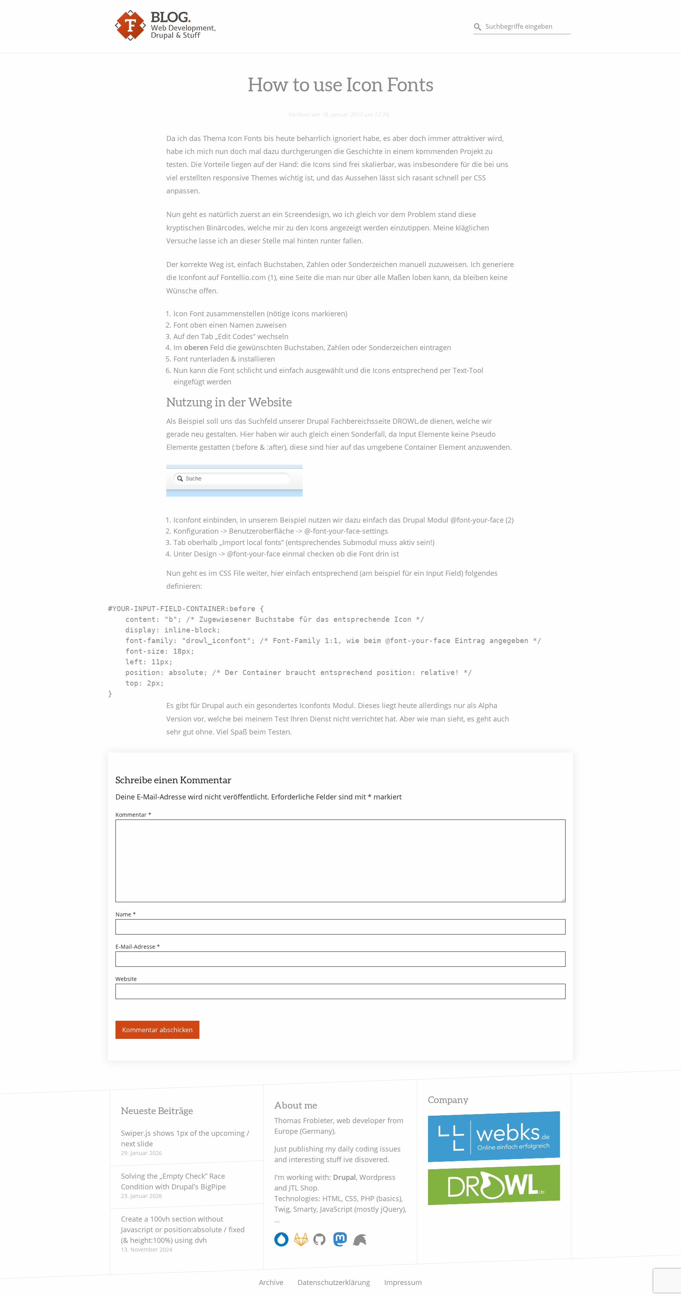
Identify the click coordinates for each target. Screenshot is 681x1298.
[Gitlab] (301, 1243)
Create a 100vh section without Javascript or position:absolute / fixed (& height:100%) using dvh (183, 1229)
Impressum (403, 1282)
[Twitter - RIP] (359, 1240)
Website (126, 979)
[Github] (320, 1243)
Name (125, 914)
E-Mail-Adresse (137, 946)
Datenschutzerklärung (334, 1282)
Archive (271, 1282)
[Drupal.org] (281, 1243)
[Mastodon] (340, 1243)
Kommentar (133, 814)
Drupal (344, 1177)
